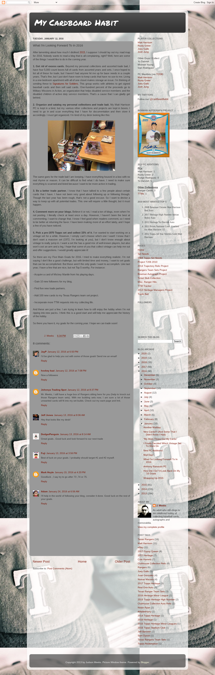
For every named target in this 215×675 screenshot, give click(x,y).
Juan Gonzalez (146, 575)
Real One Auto (145, 587)
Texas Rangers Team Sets (152, 639)
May (146, 406)
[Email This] (75, 336)
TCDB (159, 74)
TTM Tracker (145, 286)
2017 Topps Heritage (149, 583)
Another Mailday (152, 427)
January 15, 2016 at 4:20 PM (70, 472)
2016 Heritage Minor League (153, 595)
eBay (140, 547)
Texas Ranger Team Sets (151, 591)
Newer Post (41, 561)
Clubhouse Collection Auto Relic (154, 603)
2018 (144, 362)
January (148, 423)
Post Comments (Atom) (59, 568)
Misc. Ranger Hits (147, 282)
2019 (144, 358)
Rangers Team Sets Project (152, 270)
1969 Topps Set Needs (150, 258)
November (150, 379)
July (146, 397)
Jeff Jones (47, 415)
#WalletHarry (144, 611)
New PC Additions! (153, 450)
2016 (144, 371)
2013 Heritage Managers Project (155, 290)
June (147, 401)
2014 (144, 489)
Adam (44, 491)
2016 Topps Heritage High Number (156, 599)
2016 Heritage (145, 619)
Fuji (43, 453)
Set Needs (143, 254)
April (146, 410)
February (149, 419)
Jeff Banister (144, 631)
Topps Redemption (148, 643)
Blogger (145, 662)
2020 (144, 353)
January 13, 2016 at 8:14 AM (75, 434)
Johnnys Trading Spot (54, 390)
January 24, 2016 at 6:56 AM (64, 491)
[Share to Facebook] (84, 336)
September (150, 388)
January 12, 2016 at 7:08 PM (71, 370)
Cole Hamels (144, 559)
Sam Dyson (144, 635)
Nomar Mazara (146, 579)
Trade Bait (143, 294)
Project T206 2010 (147, 262)
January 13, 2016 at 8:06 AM (69, 415)
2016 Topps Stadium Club (151, 628)
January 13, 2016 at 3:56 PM (61, 453)
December (150, 375)
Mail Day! (148, 455)
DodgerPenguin (50, 434)
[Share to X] (81, 336)
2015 (82, 52)
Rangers (142, 567)
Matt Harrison (145, 42)
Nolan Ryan (144, 607)
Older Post (122, 561)
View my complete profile (151, 527)
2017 (144, 367)
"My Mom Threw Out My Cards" (160, 439)
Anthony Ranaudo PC (154, 466)
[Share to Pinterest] (87, 336)
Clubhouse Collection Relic (152, 563)
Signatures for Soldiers (65, 83)
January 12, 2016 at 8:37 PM (83, 390)
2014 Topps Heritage (149, 615)
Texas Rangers (146, 539)
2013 (144, 493)
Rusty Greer (144, 45)
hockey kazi (48, 370)
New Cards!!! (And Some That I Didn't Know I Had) (160, 433)
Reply (44, 361)
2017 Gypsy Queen (148, 551)
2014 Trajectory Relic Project (153, 266)
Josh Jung (143, 52)
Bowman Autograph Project (152, 274)
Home (82, 561)
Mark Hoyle (47, 472)
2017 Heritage (145, 555)
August (148, 392)
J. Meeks (161, 505)
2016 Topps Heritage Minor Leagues (157, 623)
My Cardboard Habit (75, 22)
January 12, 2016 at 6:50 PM (63, 352)
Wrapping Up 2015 (153, 478)
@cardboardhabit (159, 99)
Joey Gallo (143, 49)
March (148, 415)
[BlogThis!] (78, 336)
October (148, 384)
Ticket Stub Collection (149, 278)
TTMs (141, 193)
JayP (44, 352)
